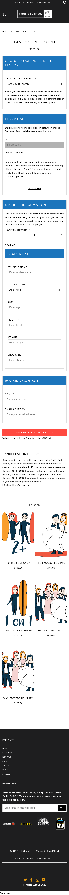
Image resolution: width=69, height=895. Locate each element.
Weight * (13, 337)
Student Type (17, 284)
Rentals (6, 757)
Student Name (17, 267)
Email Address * (15, 409)
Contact (7, 774)
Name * (9, 394)
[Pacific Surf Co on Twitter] (25, 881)
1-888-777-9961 (46, 858)
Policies (26, 851)
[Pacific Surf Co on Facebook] (31, 881)
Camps (5, 761)
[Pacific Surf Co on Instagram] (37, 881)
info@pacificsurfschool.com (16, 485)
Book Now (5, 893)
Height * (13, 319)
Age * (11, 302)
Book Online (34, 188)
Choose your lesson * (20, 78)
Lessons (7, 753)
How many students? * (17, 230)
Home (5, 31)
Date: (8, 139)
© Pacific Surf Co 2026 (34, 884)
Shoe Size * (15, 354)
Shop (5, 770)
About (5, 766)
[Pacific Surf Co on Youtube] (43, 881)
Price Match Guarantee (46, 851)
